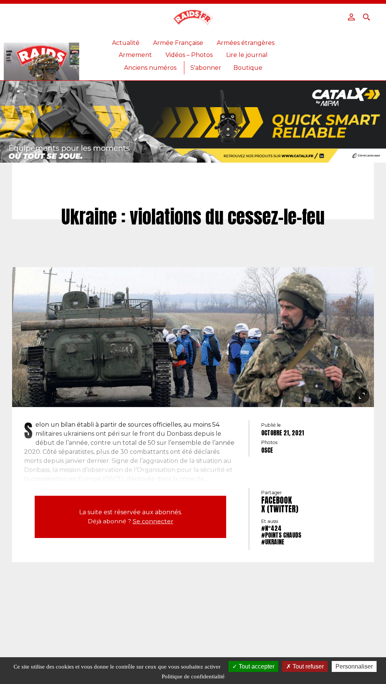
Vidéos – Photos (189, 54)
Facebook (276, 500)
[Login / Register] (351, 17)
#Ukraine (272, 541)
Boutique (247, 67)
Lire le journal (247, 54)
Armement (135, 54)
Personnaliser (354, 666)
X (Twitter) (279, 509)
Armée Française (178, 42)
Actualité (125, 42)
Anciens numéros (150, 67)
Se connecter (153, 521)
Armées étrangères (245, 42)
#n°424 (271, 528)
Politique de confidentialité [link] (193, 676)
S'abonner (205, 67)
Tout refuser (307, 666)
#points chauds (281, 535)
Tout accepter (255, 666)
